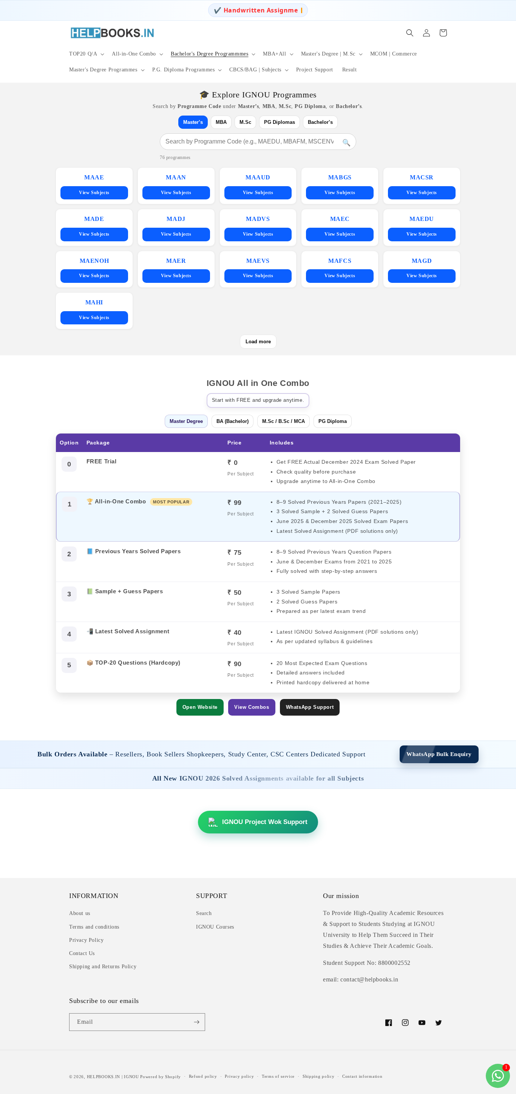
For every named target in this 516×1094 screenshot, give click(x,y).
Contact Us (82, 953)
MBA (221, 122)
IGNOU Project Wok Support (264, 822)
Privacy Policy (86, 940)
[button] (86, 54)
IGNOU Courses (215, 927)
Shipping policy (319, 1076)
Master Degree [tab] (186, 421)
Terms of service (278, 1076)
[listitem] (94, 185)
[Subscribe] (196, 1022)
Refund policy (203, 1076)
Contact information (362, 1076)
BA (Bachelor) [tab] (232, 421)
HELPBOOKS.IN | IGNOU (113, 1076)
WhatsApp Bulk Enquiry (439, 754)
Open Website (200, 707)
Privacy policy (239, 1076)
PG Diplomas (279, 122)
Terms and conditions (94, 927)
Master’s (193, 122)
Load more (258, 341)
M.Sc (245, 122)
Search (204, 913)
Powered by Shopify (160, 1076)
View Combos (251, 707)
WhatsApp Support (310, 707)
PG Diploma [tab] (332, 421)
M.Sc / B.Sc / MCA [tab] (283, 421)
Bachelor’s (320, 122)
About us (79, 913)
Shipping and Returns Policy (102, 966)
